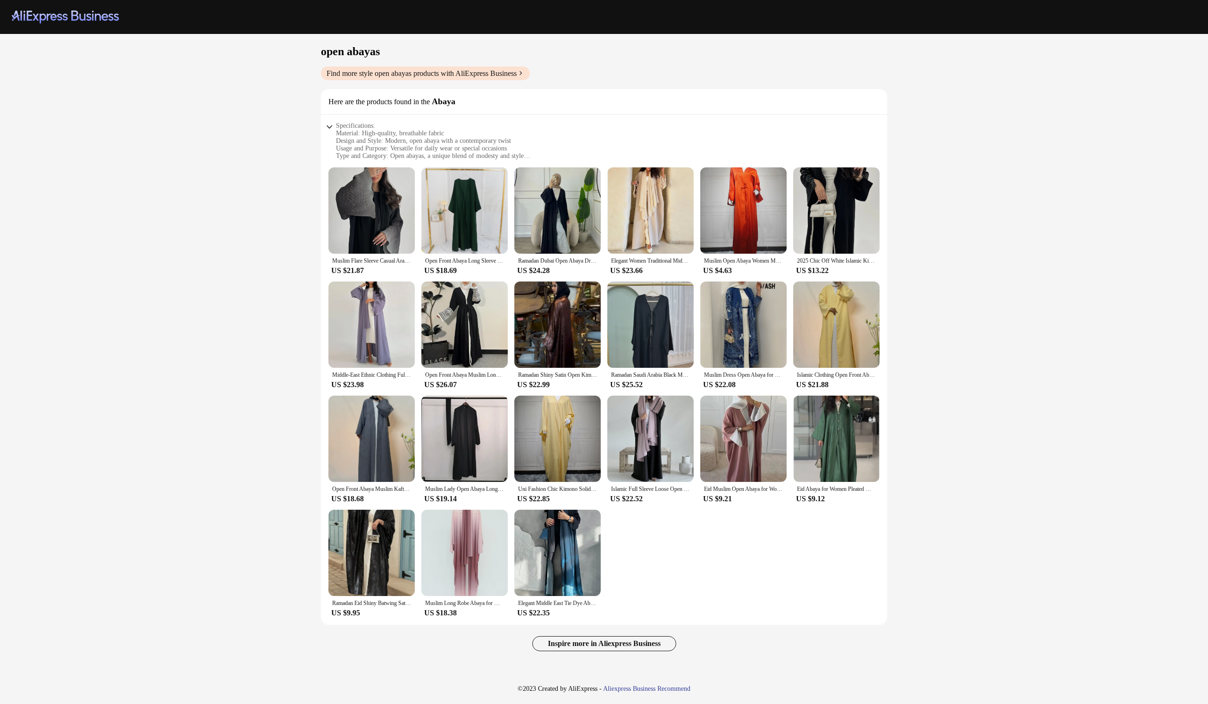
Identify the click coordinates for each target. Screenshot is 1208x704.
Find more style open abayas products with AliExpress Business (422, 73)
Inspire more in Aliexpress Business (604, 643)
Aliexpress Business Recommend (646, 688)
